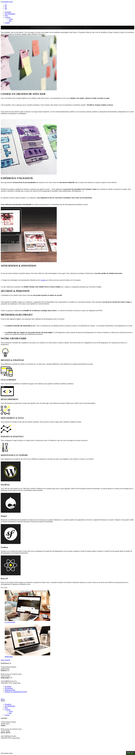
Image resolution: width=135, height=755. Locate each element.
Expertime (8, 686)
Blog (6, 15)
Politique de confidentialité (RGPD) (16, 692)
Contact (7, 23)
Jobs (10, 21)
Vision (11, 19)
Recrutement (9, 688)
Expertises (8, 12)
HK (6, 8)
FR (6, 5)
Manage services (130, 752)
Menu (3, 699)
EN (6, 7)
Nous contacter (5, 660)
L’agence (7, 17)
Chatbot (43, 280)
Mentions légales (10, 690)
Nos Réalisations (10, 14)
